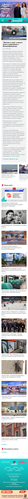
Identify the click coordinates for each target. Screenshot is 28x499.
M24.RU (15, 489)
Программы (15, 467)
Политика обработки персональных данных (14, 486)
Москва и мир (13, 159)
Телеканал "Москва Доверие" (15, 20)
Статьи (5, 469)
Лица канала (10, 470)
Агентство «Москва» (22, 489)
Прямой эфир (18, 470)
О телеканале (8, 467)
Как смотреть (12, 469)
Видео (21, 467)
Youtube (25, 462)
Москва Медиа (5, 489)
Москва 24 (11, 489)
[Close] (26, 489)
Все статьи (3, 452)
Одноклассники (22, 462)
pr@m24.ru (15, 480)
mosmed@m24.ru (15, 484)
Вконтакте (20, 462)
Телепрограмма (20, 469)
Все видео (3, 444)
